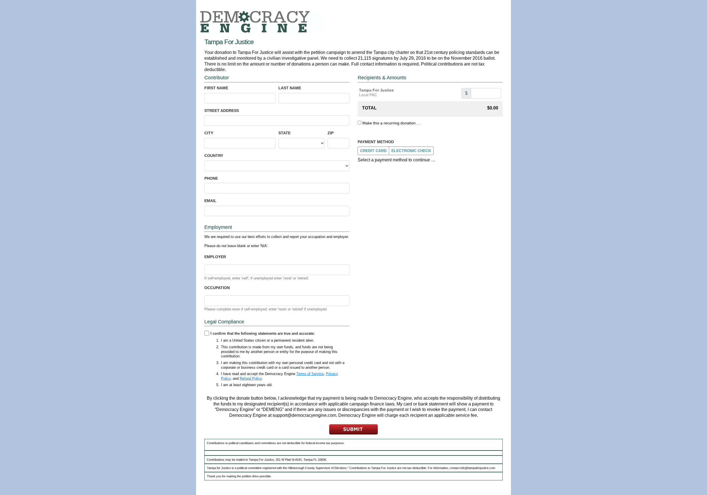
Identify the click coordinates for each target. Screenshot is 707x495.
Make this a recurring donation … (391, 123)
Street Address (221, 110)
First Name (216, 88)
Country (213, 155)
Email (210, 200)
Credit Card (373, 150)
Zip (331, 133)
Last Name (289, 88)
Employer (215, 257)
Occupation (217, 288)
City (208, 133)
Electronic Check (411, 150)
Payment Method (376, 142)
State (284, 133)
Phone (211, 178)
